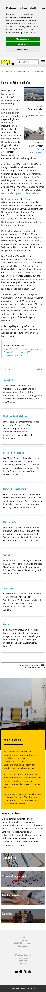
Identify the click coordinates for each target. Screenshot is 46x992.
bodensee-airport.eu (13, 355)
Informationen (17, 71)
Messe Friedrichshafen (13, 453)
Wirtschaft (8, 555)
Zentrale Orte (9, 380)
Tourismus (8, 588)
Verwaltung (23, 958)
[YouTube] (29, 971)
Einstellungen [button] (23, 49)
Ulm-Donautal (9, 522)
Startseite (5, 71)
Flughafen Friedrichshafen (15, 416)
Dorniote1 (39, 152)
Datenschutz (23, 940)
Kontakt (23, 937)
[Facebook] (20, 971)
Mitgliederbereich (23, 955)
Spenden (23, 960)
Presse (23, 963)
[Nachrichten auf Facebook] (25, 971)
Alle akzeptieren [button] (23, 39)
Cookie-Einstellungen (23, 943)
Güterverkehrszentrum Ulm (15, 489)
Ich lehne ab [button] (23, 44)
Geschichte (8, 624)
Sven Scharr (38, 115)
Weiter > (40, 369)
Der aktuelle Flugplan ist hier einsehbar (20, 193)
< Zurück (6, 369)
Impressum (23, 946)
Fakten (28, 71)
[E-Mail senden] (16, 971)
